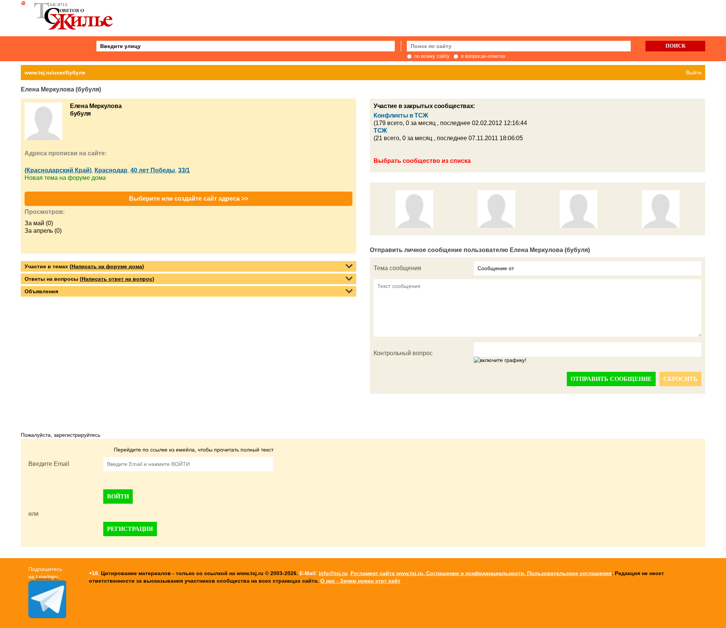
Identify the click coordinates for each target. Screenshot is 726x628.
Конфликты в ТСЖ (401, 115)
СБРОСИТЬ (680, 379)
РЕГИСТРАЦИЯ (130, 529)
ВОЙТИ (118, 496)
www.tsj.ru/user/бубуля (55, 73)
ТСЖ (380, 130)
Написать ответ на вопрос (117, 279)
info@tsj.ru (333, 573)
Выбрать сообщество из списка (422, 161)
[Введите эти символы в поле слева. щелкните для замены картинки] (500, 360)
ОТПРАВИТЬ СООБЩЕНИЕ (611, 379)
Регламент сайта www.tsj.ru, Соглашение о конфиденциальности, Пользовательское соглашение (481, 573)
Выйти (693, 73)
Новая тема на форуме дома (65, 178)
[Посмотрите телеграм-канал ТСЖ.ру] (47, 616)
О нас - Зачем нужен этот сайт (360, 581)
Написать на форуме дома (106, 266)
